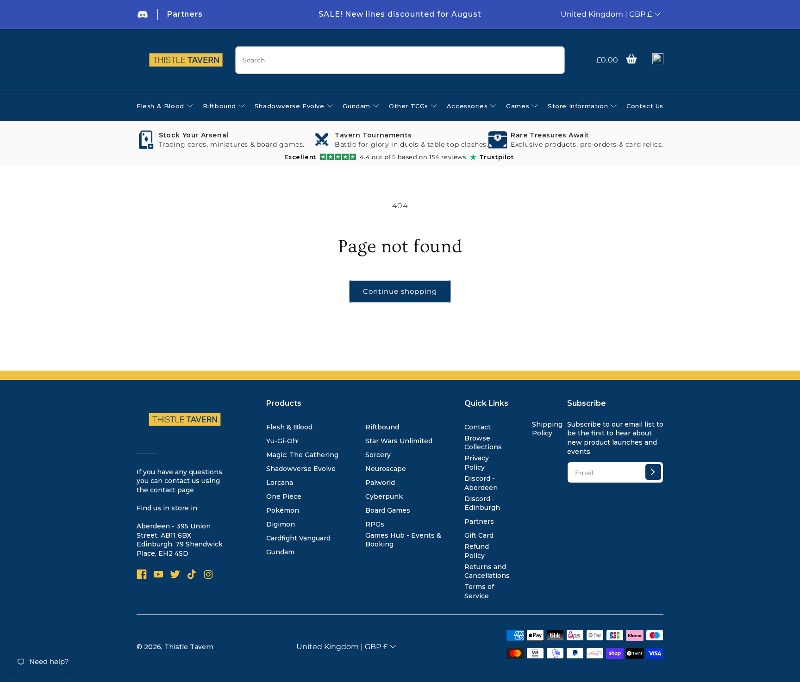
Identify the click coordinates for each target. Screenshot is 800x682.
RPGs (374, 524)
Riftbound (382, 427)
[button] (631, 58)
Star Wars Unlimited (398, 441)
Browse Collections (483, 443)
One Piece (283, 496)
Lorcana (279, 482)
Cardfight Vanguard (298, 538)
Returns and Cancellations (487, 571)
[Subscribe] (653, 472)
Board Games (387, 510)
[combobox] (400, 60)
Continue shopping (400, 291)
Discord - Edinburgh (482, 503)
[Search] (554, 60)
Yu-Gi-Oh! (282, 441)
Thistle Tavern (188, 647)
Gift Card (479, 535)
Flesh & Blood (289, 427)
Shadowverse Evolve (301, 469)
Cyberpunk (384, 496)
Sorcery (378, 455)
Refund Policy (476, 551)
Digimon (280, 524)
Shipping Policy (547, 429)
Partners (479, 521)
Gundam (280, 552)
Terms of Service (479, 591)
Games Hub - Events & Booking (403, 540)
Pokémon (282, 510)
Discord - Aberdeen (481, 483)
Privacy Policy (476, 462)
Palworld (380, 482)
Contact (477, 427)
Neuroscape (385, 469)
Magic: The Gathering (302, 455)
